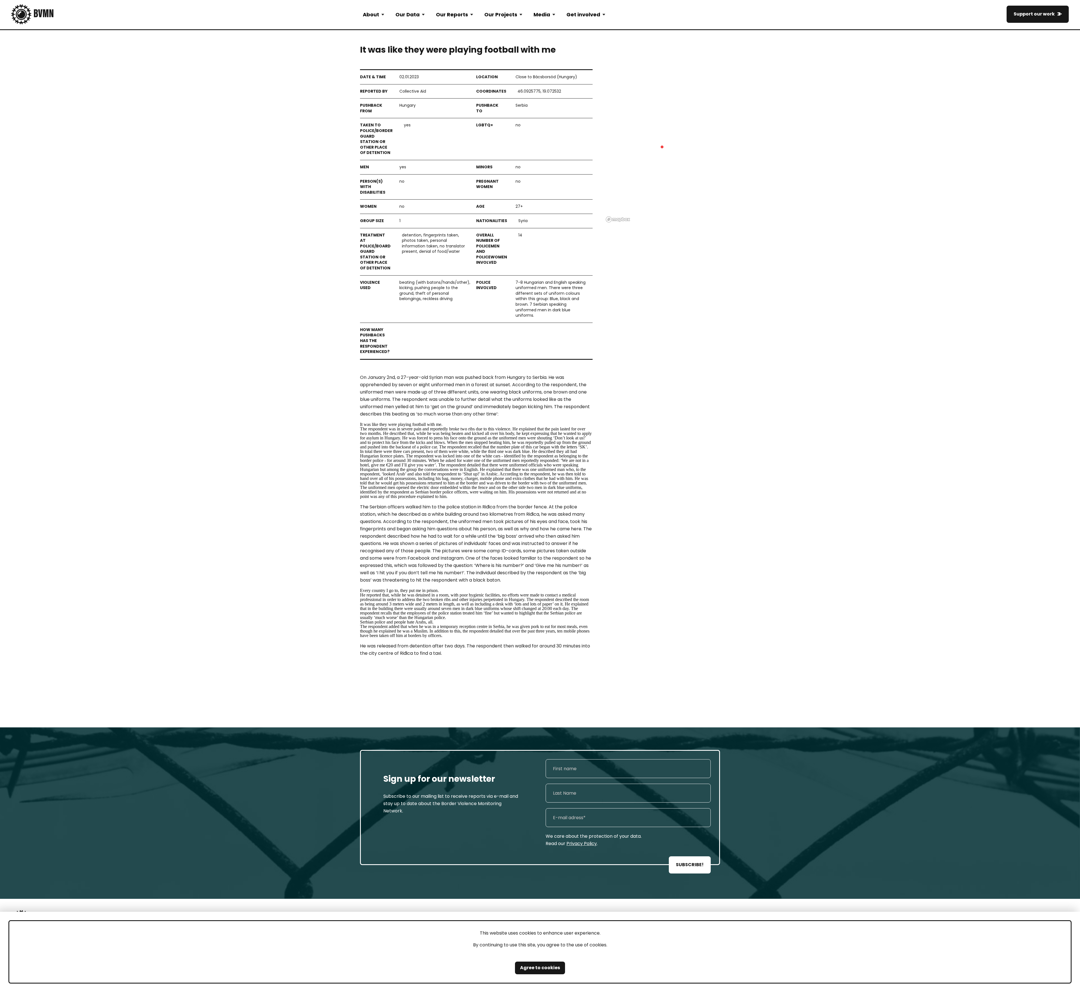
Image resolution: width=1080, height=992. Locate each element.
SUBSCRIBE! (690, 864)
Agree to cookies (540, 967)
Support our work (1034, 14)
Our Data (407, 14)
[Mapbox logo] (618, 219)
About (371, 14)
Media (542, 14)
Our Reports (452, 14)
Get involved (583, 14)
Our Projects (500, 14)
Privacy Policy (581, 843)
